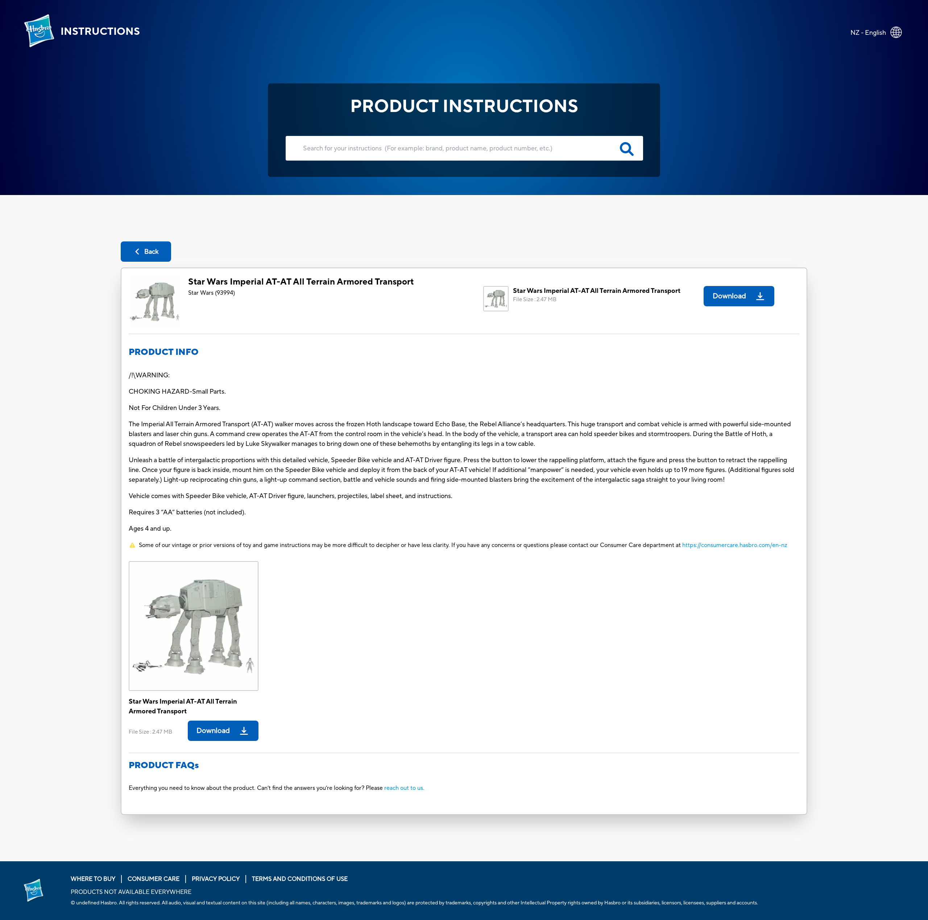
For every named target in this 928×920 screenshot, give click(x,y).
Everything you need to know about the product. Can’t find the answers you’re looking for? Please (256, 788)
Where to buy (93, 879)
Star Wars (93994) (211, 293)
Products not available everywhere (131, 892)
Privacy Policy (216, 879)
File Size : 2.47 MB (534, 299)
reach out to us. (404, 788)
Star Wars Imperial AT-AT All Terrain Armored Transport (301, 281)
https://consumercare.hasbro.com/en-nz (734, 545)
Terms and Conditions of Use (300, 879)
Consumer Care (153, 879)
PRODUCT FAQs (164, 765)
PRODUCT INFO (164, 352)
